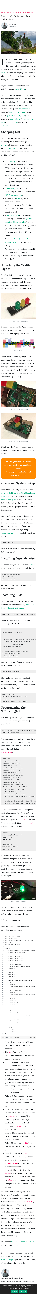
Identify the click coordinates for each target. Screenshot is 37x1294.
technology (17, 12)
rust (24, 12)
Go (7, 122)
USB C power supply (13, 195)
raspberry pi (6, 12)
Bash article (15, 119)
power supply (12, 188)
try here (9, 115)
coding (30, 12)
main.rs (4, 1037)
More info (23, 1292)
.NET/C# (14, 122)
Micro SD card (13, 215)
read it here (20, 89)
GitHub (17, 1037)
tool (9, 533)
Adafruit (4, 145)
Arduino (4, 125)
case (18, 198)
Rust (3, 73)
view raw (32, 1037)
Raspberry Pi (12, 161)
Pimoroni (13, 148)
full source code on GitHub (22, 1242)
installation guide (8, 500)
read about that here (17, 112)
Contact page (7, 1259)
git (32, 565)
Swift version (25, 109)
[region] (18, 985)
